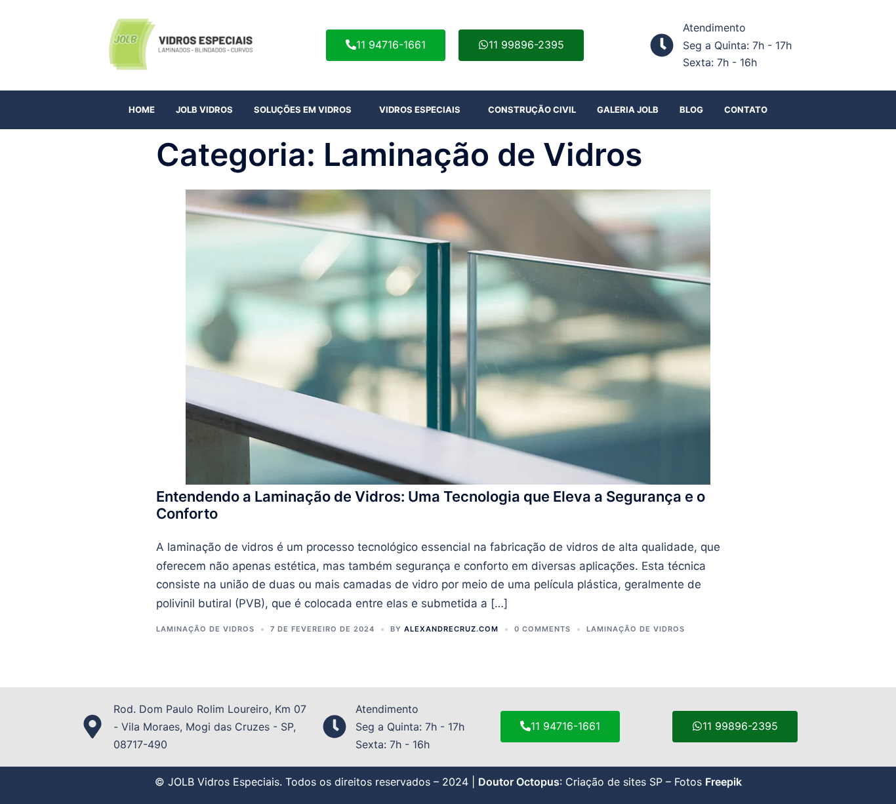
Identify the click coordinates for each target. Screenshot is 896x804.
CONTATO (745, 109)
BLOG (691, 109)
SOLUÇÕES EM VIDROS (303, 109)
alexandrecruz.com (451, 628)
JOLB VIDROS (204, 109)
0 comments (542, 628)
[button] (306, 110)
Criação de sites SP (613, 781)
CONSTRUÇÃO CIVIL (532, 109)
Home (142, 109)
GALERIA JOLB (628, 109)
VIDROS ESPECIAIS (419, 109)
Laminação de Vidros (205, 628)
